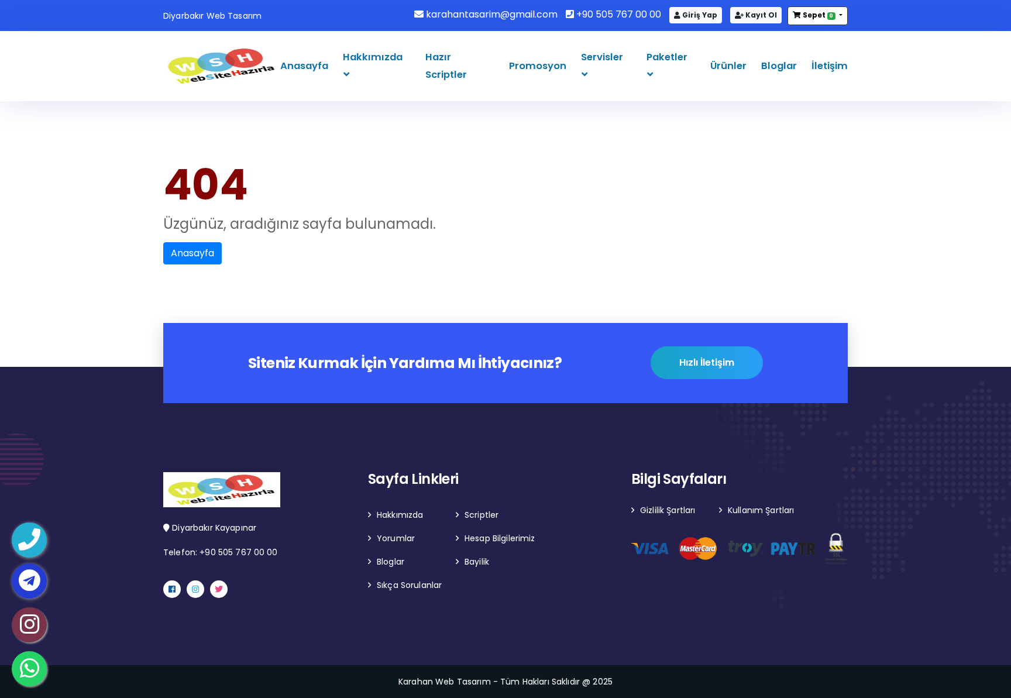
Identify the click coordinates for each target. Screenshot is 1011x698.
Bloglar (779, 66)
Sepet (817, 15)
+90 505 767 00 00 (617, 14)
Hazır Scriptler (446, 65)
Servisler (602, 57)
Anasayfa (304, 66)
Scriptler (481, 515)
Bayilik (477, 562)
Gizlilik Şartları (667, 510)
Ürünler (728, 66)
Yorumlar (396, 538)
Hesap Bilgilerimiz (500, 538)
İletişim (829, 66)
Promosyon (537, 66)
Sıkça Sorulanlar (409, 585)
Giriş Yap (698, 15)
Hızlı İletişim (706, 362)
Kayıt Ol (760, 15)
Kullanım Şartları (761, 510)
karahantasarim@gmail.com (491, 14)
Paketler (667, 57)
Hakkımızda (373, 57)
